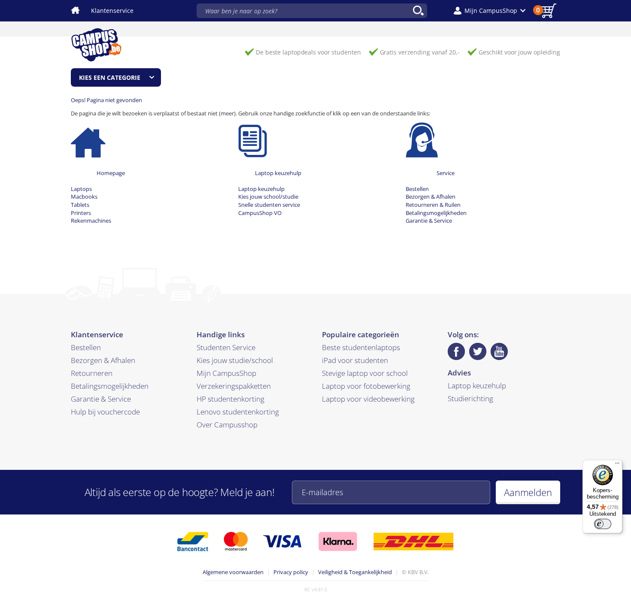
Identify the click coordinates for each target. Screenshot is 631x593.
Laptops (81, 189)
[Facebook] (456, 351)
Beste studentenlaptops (361, 347)
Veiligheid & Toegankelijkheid (355, 572)
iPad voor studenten (355, 360)
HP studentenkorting (230, 399)
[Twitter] (477, 351)
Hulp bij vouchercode (105, 412)
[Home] (88, 139)
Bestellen (417, 189)
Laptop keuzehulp (278, 173)
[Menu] (617, 465)
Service (446, 173)
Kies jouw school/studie (268, 196)
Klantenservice (112, 10)
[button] (489, 10)
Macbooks (84, 196)
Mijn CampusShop (226, 373)
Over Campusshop (227, 425)
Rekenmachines (91, 220)
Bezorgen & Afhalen (430, 196)
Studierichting (470, 398)
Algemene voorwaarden (233, 572)
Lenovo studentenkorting (238, 412)
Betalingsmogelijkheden (436, 213)
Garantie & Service (429, 220)
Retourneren (91, 373)
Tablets (80, 205)
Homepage (111, 173)
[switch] (602, 524)
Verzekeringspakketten (234, 386)
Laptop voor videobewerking (368, 399)
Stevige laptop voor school (365, 373)
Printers (81, 213)
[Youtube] (499, 351)
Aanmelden (528, 492)
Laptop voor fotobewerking (366, 386)
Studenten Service (226, 347)
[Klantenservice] (422, 139)
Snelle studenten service (269, 205)
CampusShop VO (260, 213)
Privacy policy (290, 572)
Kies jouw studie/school (235, 360)
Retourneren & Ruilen (433, 205)
